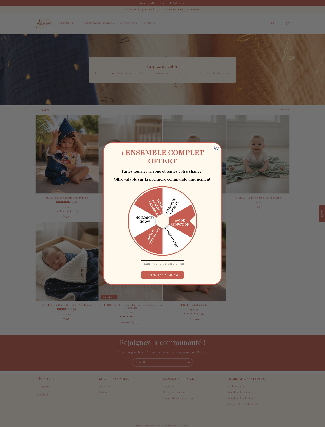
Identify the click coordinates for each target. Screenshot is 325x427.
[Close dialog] (216, 148)
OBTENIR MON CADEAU (162, 274)
